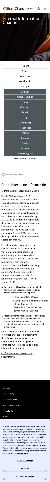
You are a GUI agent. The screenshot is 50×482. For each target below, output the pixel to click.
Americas (25, 76)
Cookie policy (21, 453)
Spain (25, 143)
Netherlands (25, 128)
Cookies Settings (25, 461)
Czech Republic (25, 97)
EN (3, 174)
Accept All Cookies (25, 477)
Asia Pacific (25, 81)
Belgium (25, 92)
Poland (25, 133)
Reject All (25, 469)
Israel (25, 112)
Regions (25, 66)
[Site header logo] (21, 8)
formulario (9, 290)
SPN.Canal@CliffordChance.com (28, 297)
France (25, 102)
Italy (25, 117)
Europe (25, 86)
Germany (25, 107)
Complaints (8, 411)
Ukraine (25, 148)
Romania (25, 138)
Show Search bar (38, 8)
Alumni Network (10, 399)
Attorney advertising (12, 405)
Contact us (7, 417)
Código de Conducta (10, 240)
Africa (25, 71)
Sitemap (6, 388)
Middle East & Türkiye (25, 158)
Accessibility (8, 394)
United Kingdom (25, 153)
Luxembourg (25, 123)
